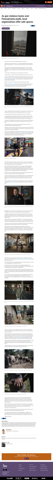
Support (23, 8)
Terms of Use (20, 466)
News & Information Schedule (44, 470)
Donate (50, 2)
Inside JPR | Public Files (22, 468)
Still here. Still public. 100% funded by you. (26, 455)
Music (5, 8)
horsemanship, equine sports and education (23, 259)
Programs (14, 8)
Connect (27, 8)
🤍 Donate (26, 458)
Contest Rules (20, 470)
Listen (9, 8)
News (2, 8)
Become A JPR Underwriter (33, 466)
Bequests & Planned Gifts (32, 470)
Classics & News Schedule (43, 466)
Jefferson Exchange (42, 8)
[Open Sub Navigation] (3, 8)
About (32, 8)
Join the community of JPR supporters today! (32, 456)
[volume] (4, 6)
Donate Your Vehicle (32, 468)
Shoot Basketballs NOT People (19, 336)
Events (18, 8)
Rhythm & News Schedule (43, 468)
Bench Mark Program (23, 132)
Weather (36, 8)
